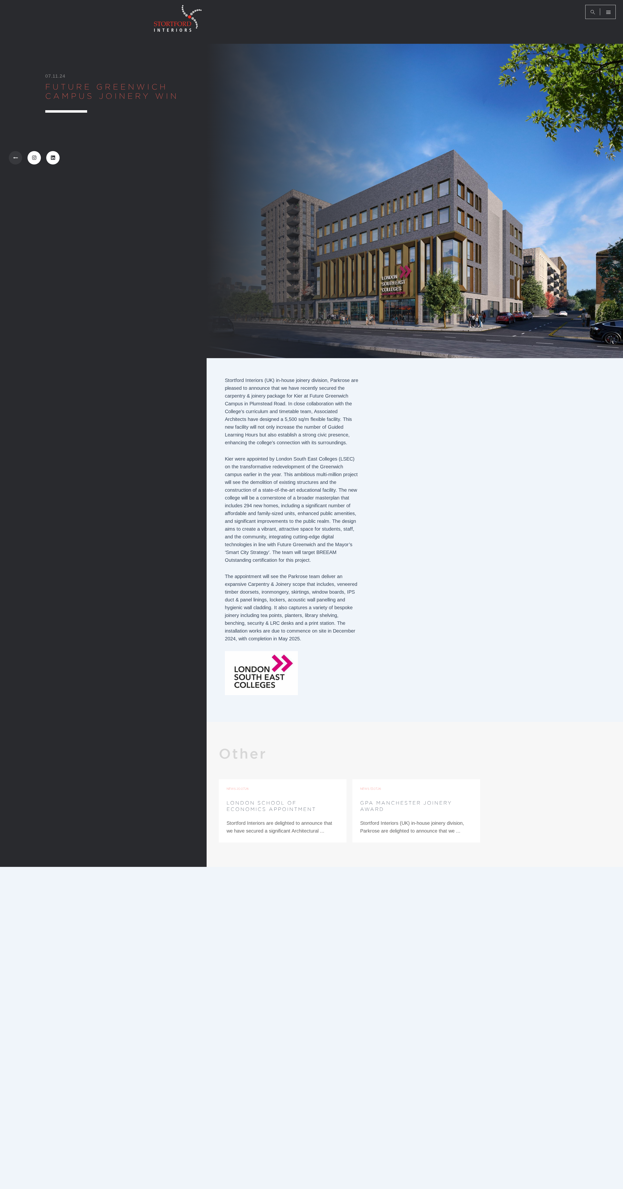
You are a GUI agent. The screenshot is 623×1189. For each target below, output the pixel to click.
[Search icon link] (593, 12)
